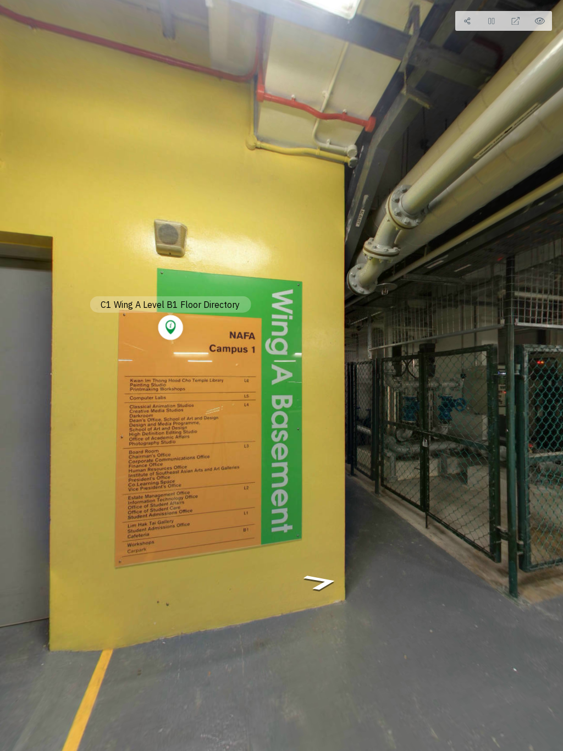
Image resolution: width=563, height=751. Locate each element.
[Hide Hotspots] (540, 21)
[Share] (467, 21)
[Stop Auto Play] (491, 21)
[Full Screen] (516, 21)
